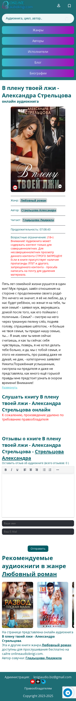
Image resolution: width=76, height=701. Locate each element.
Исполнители (38, 51)
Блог (38, 62)
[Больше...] (58, 470)
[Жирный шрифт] (6, 470)
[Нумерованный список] (50, 470)
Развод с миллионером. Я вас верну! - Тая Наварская (52, 605)
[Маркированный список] (44, 470)
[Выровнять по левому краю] (25, 470)
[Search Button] (66, 18)
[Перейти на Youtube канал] (33, 683)
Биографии (38, 73)
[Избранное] (69, 5)
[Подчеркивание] (17, 470)
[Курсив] (11, 470)
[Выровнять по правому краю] (37, 470)
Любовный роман (33, 200)
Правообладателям (38, 688)
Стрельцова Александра (38, 210)
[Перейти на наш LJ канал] (43, 683)
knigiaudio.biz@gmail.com (53, 677)
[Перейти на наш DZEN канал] (38, 683)
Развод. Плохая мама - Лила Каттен (17, 605)
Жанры (38, 30)
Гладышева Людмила (38, 220)
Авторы (38, 41)
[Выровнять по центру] (31, 470)
